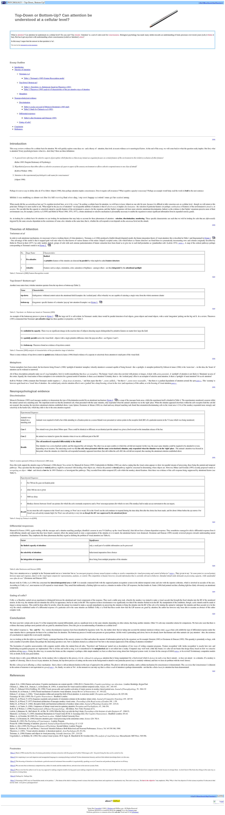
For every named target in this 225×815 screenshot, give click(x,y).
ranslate (219, 3)
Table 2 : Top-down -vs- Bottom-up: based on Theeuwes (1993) (47, 87)
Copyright (98, 808)
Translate (212, 796)
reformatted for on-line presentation (29, 45)
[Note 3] (12, 761)
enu (205, 3)
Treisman (24, 74)
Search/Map (204, 796)
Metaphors (23, 93)
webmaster (135, 812)
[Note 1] (12, 753)
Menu (199, 796)
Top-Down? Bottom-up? (28, 82)
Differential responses (27, 113)
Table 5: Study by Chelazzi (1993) (38, 109)
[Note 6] (12, 776)
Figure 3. (94, 302)
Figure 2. (43, 245)
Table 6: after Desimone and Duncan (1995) (40, 118)
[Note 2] (12, 757)
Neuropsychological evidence (25, 98)
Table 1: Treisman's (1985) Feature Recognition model (44, 78)
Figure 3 (50, 316)
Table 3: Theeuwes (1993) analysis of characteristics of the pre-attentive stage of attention (57, 89)
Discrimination (24, 102)
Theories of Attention (22, 69)
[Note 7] (12, 780)
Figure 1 (207, 238)
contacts (130, 810)
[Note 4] (12, 765)
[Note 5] (12, 770)
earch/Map (211, 3)
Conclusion (19, 126)
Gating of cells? (25, 122)
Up (193, 796)
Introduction (19, 67)
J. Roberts (110, 808)
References (19, 129)
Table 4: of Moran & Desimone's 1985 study (46, 106)
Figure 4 (110, 400)
